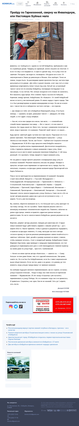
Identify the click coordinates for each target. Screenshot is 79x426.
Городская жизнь (27, 19)
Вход (73, 4)
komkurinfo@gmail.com (32, 414)
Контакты (64, 5)
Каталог (55, 5)
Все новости (28, 5)
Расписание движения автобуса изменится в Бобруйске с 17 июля (33, 342)
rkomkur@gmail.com (13, 421)
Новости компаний (47, 5)
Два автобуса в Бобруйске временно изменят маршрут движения (33, 344)
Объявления (37, 5)
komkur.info (44, 405)
